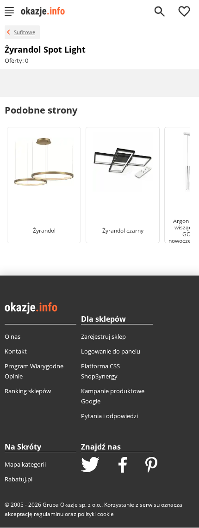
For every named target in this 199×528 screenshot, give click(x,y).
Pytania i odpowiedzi (109, 416)
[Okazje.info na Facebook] (122, 465)
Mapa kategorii (25, 464)
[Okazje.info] (46, 11)
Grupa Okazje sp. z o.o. (72, 505)
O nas (12, 336)
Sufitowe (24, 32)
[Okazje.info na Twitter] (90, 465)
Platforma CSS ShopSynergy (100, 371)
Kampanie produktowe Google (112, 396)
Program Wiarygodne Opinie (34, 371)
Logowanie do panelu (110, 351)
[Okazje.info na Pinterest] (151, 465)
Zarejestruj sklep (103, 336)
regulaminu (48, 514)
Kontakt (16, 351)
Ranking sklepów (28, 391)
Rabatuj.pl (18, 479)
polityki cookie (96, 514)
